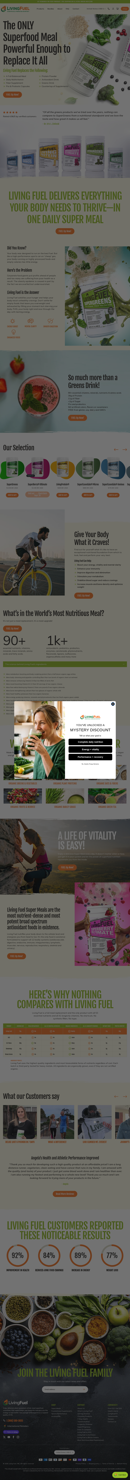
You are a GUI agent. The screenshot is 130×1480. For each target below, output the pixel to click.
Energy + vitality (90, 749)
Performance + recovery (90, 757)
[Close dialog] (113, 704)
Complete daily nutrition (90, 742)
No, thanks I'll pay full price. (90, 764)
